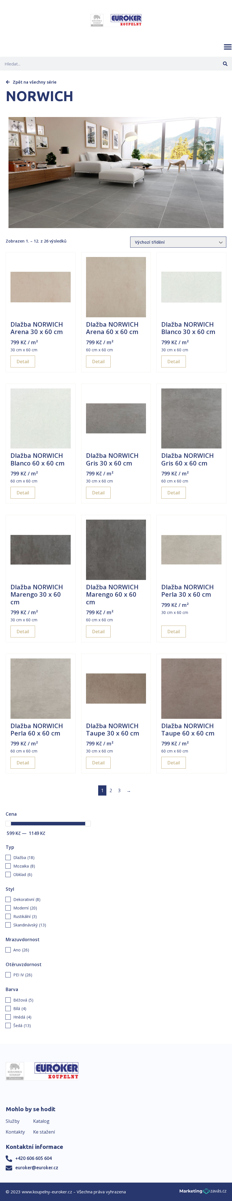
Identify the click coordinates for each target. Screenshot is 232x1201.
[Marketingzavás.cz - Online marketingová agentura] (203, 1192)
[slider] (8, 823)
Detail (22, 361)
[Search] (225, 64)
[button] (228, 46)
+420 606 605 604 (33, 1158)
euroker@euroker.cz (36, 1167)
